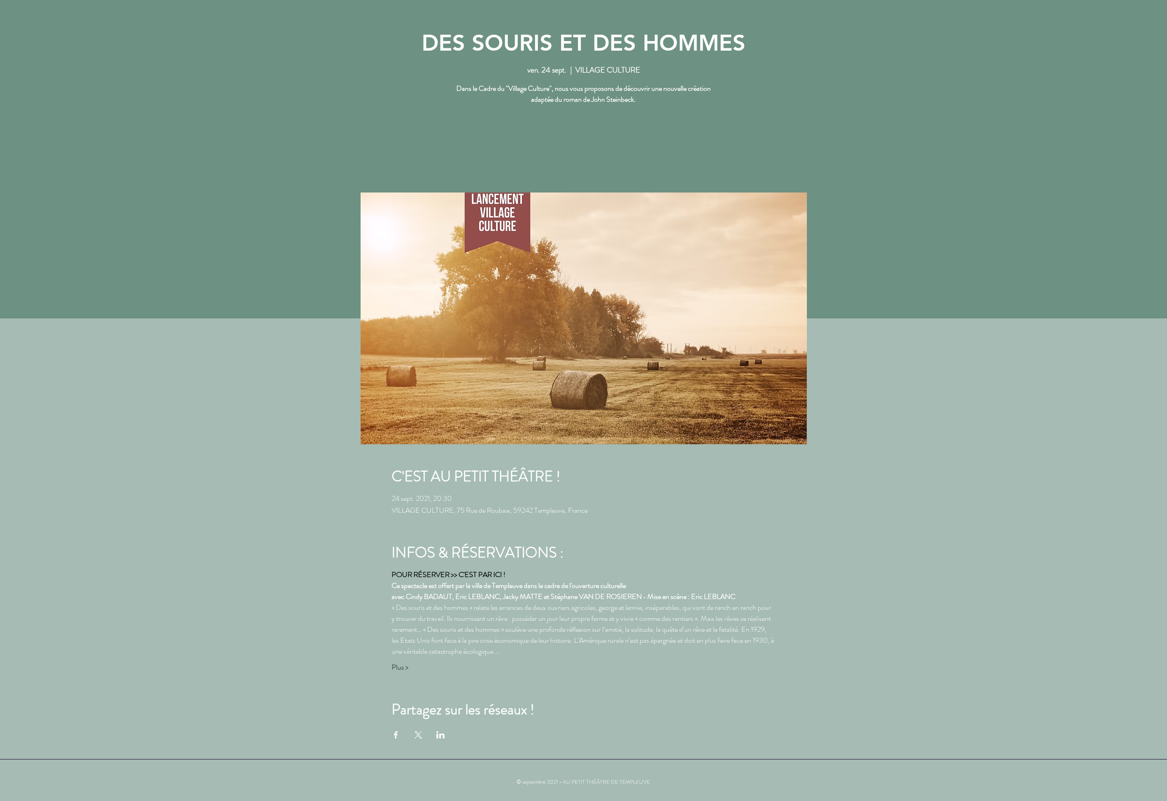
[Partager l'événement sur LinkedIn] (440, 735)
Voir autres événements (583, 150)
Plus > (400, 667)
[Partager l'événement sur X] (418, 735)
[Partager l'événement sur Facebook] (396, 735)
